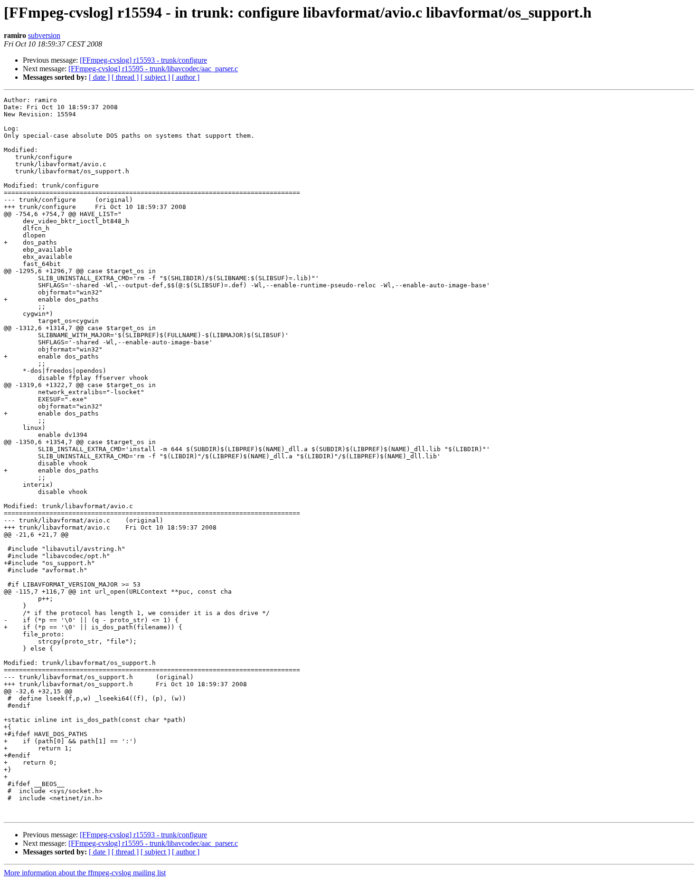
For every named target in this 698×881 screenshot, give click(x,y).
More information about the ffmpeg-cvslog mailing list (85, 873)
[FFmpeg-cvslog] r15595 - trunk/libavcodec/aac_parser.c (153, 69)
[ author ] (185, 77)
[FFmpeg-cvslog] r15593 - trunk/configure (143, 60)
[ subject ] (155, 77)
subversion (44, 35)
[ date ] (99, 77)
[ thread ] (125, 77)
